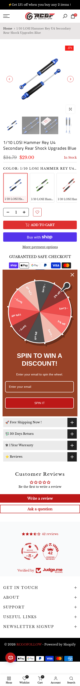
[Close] (72, 275)
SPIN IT (39, 403)
